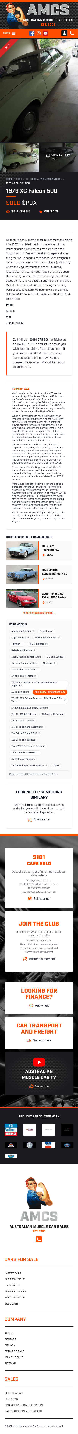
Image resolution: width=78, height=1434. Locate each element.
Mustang (49, 663)
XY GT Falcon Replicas (23, 759)
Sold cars (12, 1303)
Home (9, 179)
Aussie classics (16, 1291)
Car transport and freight (23, 1411)
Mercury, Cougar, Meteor (24, 663)
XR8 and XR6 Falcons (52, 714)
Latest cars (13, 1273)
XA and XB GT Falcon (24, 676)
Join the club (14, 1357)
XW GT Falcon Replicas (23, 740)
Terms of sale (14, 1351)
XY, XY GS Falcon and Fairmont (29, 766)
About (9, 1333)
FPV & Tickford (38, 644)
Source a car (14, 1393)
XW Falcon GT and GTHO (25, 733)
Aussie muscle (15, 1279)
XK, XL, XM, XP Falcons (23, 714)
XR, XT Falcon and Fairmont (27, 727)
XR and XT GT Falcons (22, 721)
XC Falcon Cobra (20, 692)
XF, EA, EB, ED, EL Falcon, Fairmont (29, 708)
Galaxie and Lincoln (23, 650)
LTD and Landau (54, 657)
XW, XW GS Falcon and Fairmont (28, 746)
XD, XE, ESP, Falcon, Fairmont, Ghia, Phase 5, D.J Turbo (39, 700)
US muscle (12, 1285)
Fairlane (17, 644)
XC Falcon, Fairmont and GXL (44, 179)
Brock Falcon (46, 631)
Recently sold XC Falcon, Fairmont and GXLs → (33, 774)
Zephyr (56, 766)
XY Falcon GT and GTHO (25, 753)
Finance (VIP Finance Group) (24, 1405)
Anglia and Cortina (22, 631)
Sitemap (10, 1363)
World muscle (15, 1297)
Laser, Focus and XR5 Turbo (26, 657)
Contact (10, 1339)
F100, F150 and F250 (47, 638)
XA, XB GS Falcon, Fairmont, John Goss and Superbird (34, 684)
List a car (11, 1399)
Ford (19, 179)
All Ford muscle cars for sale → (39, 613)
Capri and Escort (20, 638)
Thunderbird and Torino (25, 670)
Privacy (10, 1345)
